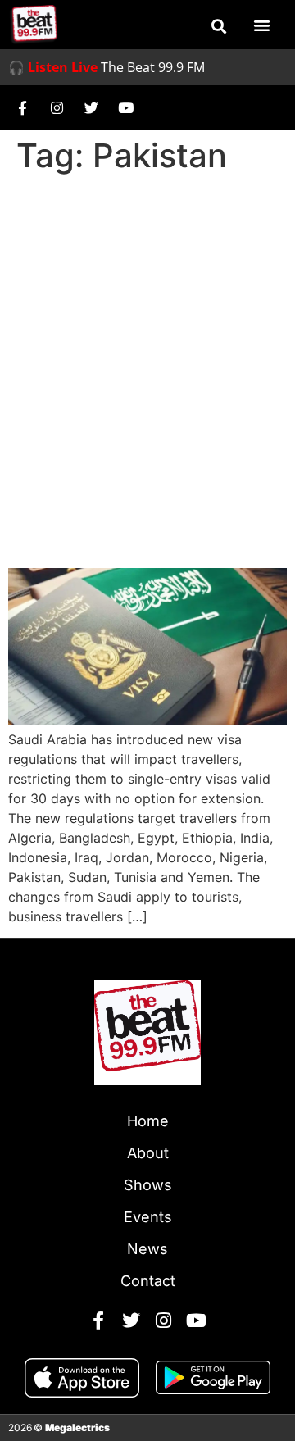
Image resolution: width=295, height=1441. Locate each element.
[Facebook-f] (22, 107)
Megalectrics (77, 1427)
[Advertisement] (147, 336)
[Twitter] (91, 107)
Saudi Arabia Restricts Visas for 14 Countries (146, 522)
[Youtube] (125, 107)
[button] (219, 26)
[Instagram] (56, 107)
